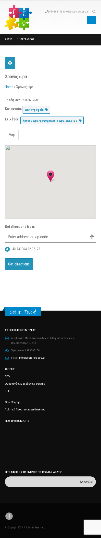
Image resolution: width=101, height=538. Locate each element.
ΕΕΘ (7, 376)
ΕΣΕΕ (8, 391)
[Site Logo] (18, 17)
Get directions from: (20, 227)
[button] (94, 11)
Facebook (9, 516)
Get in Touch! (23, 312)
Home (9, 87)
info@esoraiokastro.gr (76, 11)
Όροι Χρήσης (12, 402)
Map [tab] (12, 135)
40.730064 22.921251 (27, 249)
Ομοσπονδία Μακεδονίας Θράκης (25, 383)
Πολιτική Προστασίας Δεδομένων (25, 409)
